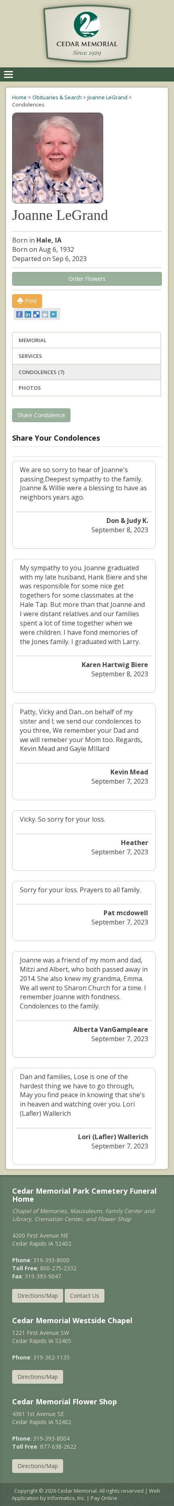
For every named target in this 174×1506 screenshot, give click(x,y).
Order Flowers (87, 278)
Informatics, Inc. (66, 1498)
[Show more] (54, 314)
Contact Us (84, 1295)
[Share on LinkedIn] (28, 314)
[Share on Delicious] (37, 314)
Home (19, 97)
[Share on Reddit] (45, 314)
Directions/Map (37, 1295)
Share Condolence (41, 415)
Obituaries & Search (57, 97)
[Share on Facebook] (20, 314)
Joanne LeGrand (107, 97)
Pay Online (104, 1498)
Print (30, 301)
